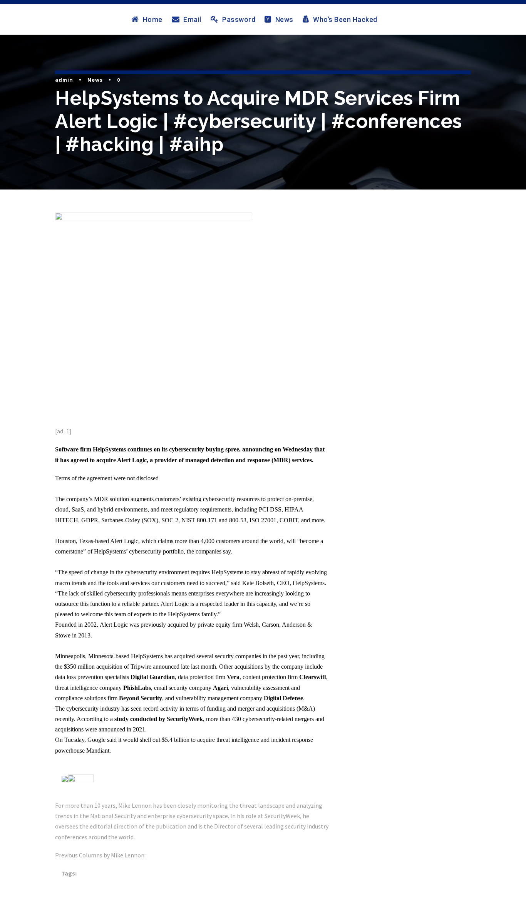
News (284, 19)
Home (152, 19)
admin (64, 79)
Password (238, 19)
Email (192, 19)
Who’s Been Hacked (345, 19)
